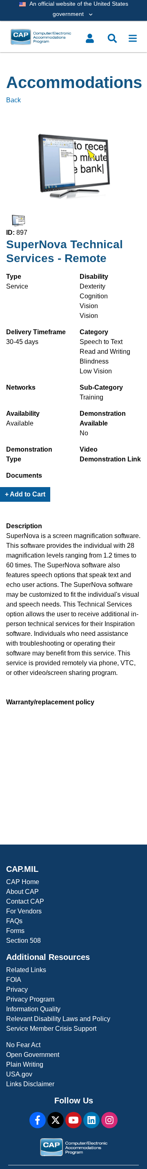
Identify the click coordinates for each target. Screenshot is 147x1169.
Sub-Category (101, 387)
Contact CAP (25, 901)
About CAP (22, 891)
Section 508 (23, 940)
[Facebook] (37, 1120)
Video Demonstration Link (110, 454)
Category (94, 332)
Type (13, 276)
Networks (21, 387)
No (84, 433)
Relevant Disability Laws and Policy (58, 1018)
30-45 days (22, 341)
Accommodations (73, 82)
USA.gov (19, 1074)
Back (13, 100)
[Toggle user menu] (90, 38)
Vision (89, 305)
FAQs (14, 921)
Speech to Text (101, 341)
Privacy (17, 989)
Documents (24, 475)
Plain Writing (24, 1064)
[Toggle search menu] (112, 38)
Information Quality (33, 1009)
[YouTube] (73, 1120)
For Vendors (24, 911)
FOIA (13, 979)
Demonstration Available (103, 418)
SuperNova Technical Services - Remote (64, 251)
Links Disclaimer (30, 1084)
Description (24, 526)
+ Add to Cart (25, 494)
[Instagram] (109, 1120)
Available (19, 423)
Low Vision (96, 371)
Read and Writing (105, 351)
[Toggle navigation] (133, 38)
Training (91, 397)
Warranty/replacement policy (50, 702)
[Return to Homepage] (58, 36)
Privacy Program (30, 999)
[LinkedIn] (91, 1120)
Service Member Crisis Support (51, 1028)
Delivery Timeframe (36, 332)
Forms (15, 930)
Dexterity (92, 286)
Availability (23, 413)
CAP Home (22, 881)
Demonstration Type (29, 454)
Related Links (26, 969)
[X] (55, 1120)
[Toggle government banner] (73, 10)
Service (17, 286)
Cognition (94, 296)
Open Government (32, 1054)
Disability (94, 276)
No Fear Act (23, 1044)
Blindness (94, 361)
